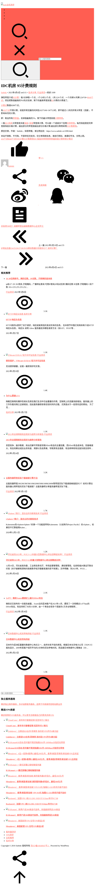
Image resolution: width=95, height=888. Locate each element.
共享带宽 (71, 123)
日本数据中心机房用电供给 (18, 639)
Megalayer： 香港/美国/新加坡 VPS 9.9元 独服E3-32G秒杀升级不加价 (36, 793)
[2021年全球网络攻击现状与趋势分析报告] (25, 434)
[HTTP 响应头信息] (15, 314)
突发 (31, 123)
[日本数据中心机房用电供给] (19, 634)
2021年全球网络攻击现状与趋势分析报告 (24, 440)
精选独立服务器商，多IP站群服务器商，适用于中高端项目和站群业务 (31, 704)
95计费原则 (72, 126)
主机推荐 (10, 16)
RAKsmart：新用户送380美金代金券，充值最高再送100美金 (32, 815)
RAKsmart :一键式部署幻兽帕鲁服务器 (23, 770)
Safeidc (4, 92)
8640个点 (12, 139)
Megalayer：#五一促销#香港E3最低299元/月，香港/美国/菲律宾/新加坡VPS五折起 (41, 759)
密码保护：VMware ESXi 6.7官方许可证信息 (25, 361)
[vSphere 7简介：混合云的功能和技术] (23, 513)
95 (52, 100)
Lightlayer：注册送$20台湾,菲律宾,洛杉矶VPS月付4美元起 (31, 737)
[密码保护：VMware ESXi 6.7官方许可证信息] (21, 355)
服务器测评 (11, 10)
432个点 (6, 110)
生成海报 (42, 185)
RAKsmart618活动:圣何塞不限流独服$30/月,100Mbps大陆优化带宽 (35, 748)
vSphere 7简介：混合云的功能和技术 (22, 519)
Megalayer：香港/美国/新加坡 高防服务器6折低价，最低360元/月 (34, 782)
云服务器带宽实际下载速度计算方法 (22, 478)
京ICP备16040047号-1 (40, 846)
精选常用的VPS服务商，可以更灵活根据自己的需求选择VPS (27, 715)
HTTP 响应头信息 (14, 320)
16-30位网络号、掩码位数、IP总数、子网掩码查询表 (29, 279)
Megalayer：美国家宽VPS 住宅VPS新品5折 (25, 826)
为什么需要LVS (13, 396)
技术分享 (10, 19)
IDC (6, 123)
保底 (26, 123)
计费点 (4, 105)
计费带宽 (59, 118)
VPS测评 (10, 13)
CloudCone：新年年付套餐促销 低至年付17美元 (27, 726)
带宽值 (16, 118)
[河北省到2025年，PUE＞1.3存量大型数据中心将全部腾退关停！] (35, 554)
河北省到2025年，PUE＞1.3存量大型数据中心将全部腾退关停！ (34, 560)
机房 (10, 123)
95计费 (16, 97)
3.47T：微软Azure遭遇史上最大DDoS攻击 (24, 598)
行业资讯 (41, 92)
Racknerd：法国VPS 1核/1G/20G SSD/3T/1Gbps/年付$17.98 (31, 804)
